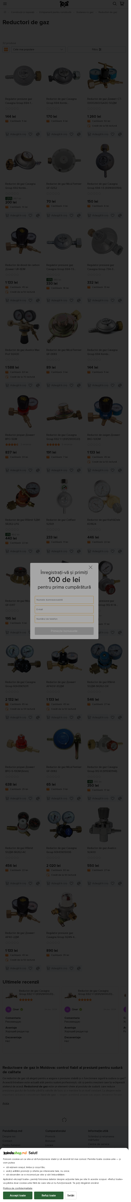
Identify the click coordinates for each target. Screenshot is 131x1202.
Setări (70, 1195)
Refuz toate (49, 1195)
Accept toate (18, 1195)
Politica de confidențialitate (17, 1188)
